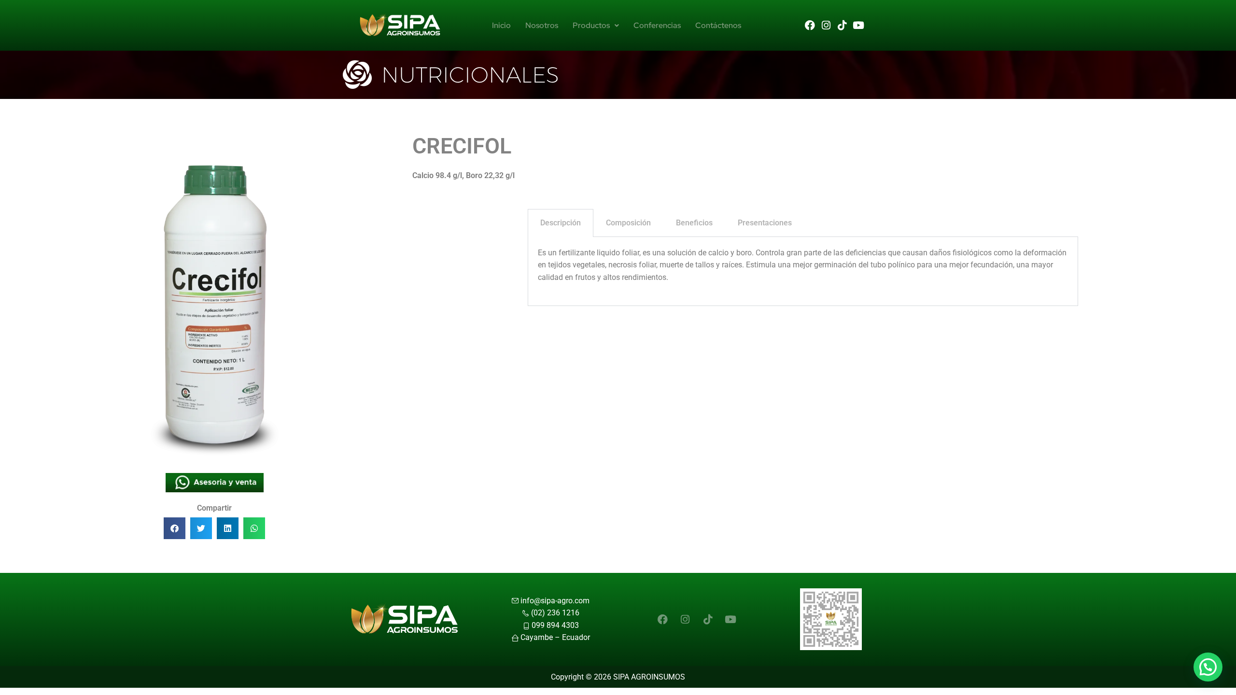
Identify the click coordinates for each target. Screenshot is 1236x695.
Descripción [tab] (560, 222)
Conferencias (657, 25)
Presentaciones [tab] (765, 222)
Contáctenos (718, 25)
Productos (591, 25)
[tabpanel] (803, 271)
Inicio (501, 25)
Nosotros (541, 25)
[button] (174, 528)
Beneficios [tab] (694, 222)
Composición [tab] (628, 222)
